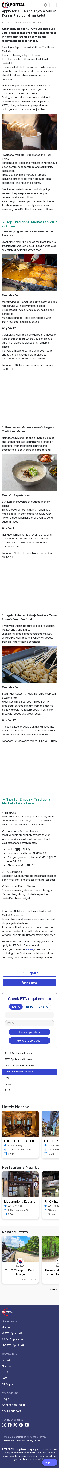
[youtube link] (27, 1425)
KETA (29, 949)
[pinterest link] (21, 1425)
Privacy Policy (33, 1440)
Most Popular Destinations (19, 1071)
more (52, 1289)
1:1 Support (29, 973)
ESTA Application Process (18, 1059)
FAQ (7, 1077)
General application (29, 1040)
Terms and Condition (14, 1440)
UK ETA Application (14, 1345)
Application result (13, 1405)
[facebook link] (10, 1425)
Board (6, 1360)
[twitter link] (15, 1425)
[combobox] (29, 1015)
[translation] (45, 5)
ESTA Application (13, 1339)
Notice (8, 1084)
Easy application (29, 1032)
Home (6, 1327)
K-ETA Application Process (19, 1053)
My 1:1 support (11, 1411)
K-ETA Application (13, 1333)
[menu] (53, 5)
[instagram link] (4, 1425)
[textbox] (12, 1015)
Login (5, 1399)
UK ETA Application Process (19, 1065)
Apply (48, 1462)
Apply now (29, 982)
